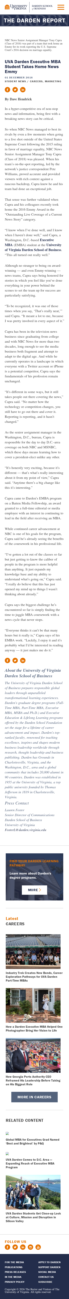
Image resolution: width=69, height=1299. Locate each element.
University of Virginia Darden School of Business (33, 247)
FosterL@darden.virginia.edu (25, 829)
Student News (15, 81)
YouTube (38, 1247)
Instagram (30, 1247)
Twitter (15, 1247)
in (22, 89)
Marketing (53, 81)
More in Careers (34, 1096)
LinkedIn (22, 1247)
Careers (36, 81)
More (33, 890)
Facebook (7, 1247)
